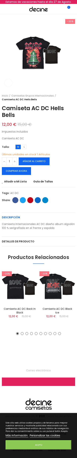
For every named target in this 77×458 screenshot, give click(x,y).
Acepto (38, 445)
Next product (72, 98)
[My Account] (71, 9)
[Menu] (5, 9)
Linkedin (38, 200)
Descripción (11, 217)
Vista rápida (28, 282)
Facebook (15, 200)
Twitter (23, 200)
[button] (17, 333)
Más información (17, 435)
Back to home (68, 98)
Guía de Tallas (43, 181)
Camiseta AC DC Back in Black (20, 310)
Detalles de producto (18, 241)
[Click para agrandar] (8, 83)
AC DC (14, 193)
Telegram (45, 200)
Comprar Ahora (16, 171)
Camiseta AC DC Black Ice (57, 310)
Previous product (63, 98)
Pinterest (30, 200)
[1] (38, 382)
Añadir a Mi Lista (15, 181)
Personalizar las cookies (45, 435)
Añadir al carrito (34, 161)
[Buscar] (12, 9)
